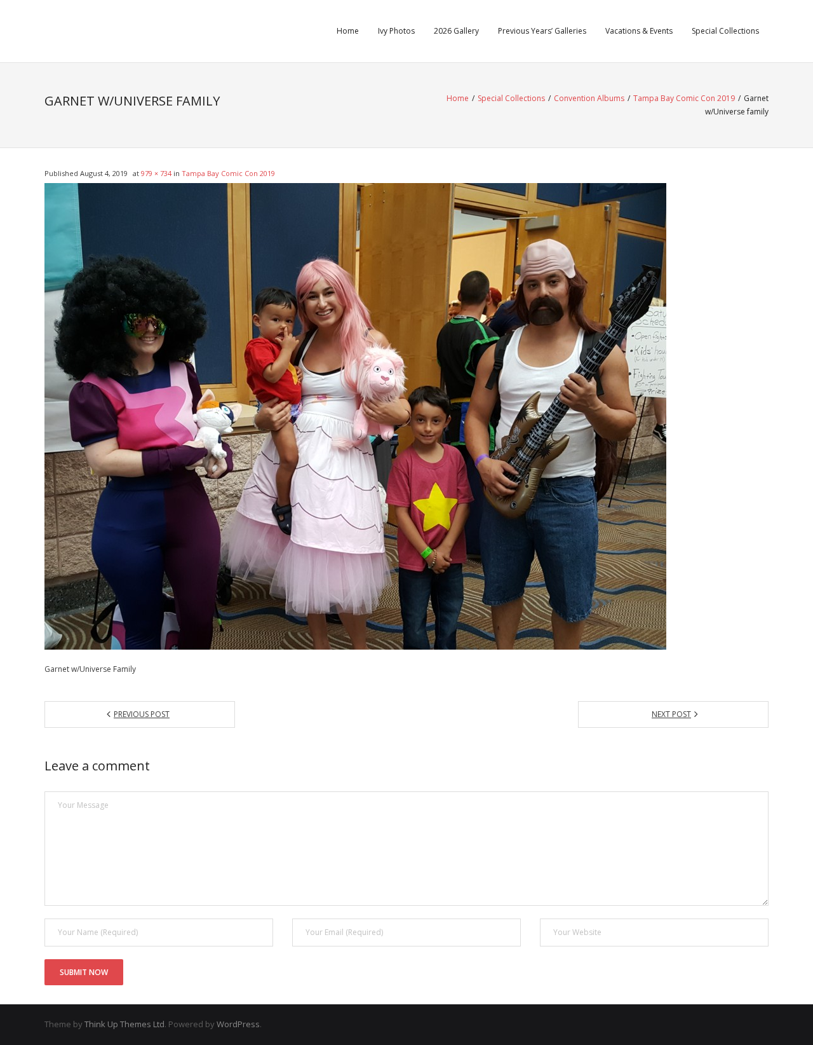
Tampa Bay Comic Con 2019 (684, 98)
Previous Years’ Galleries (542, 30)
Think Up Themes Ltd (124, 1024)
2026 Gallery (456, 30)
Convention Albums (589, 98)
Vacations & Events (639, 30)
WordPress (238, 1024)
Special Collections (725, 30)
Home (348, 30)
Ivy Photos (396, 30)
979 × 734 (156, 173)
